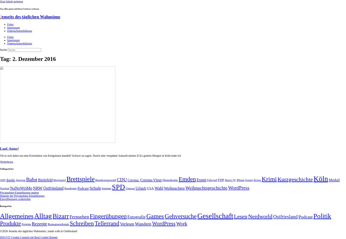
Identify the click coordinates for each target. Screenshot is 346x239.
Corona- (133, 180)
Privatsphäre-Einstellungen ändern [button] (19, 192)
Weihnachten (174, 188)
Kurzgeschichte (295, 179)
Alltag (43, 216)
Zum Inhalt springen (11, 1)
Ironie (249, 180)
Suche (3, 49)
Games (155, 216)
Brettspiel (59, 180)
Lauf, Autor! (9, 149)
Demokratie (170, 180)
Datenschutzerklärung (19, 30)
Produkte (10, 223)
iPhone (241, 180)
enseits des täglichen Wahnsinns (30, 16)
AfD (2, 180)
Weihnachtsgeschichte (206, 188)
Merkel (334, 180)
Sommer (106, 188)
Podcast (83, 188)
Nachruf (4, 188)
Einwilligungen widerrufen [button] (15, 199)
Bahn (31, 179)
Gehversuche (181, 216)
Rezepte (39, 223)
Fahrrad (212, 180)
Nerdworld (260, 216)
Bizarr (61, 216)
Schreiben (82, 223)
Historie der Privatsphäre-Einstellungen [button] (22, 195)
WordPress (238, 188)
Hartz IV (230, 180)
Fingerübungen (108, 216)
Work (181, 223)
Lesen (240, 216)
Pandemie (70, 188)
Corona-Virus (151, 180)
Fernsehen (79, 216)
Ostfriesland (53, 188)
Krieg (257, 180)
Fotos (10, 24)
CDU (122, 179)
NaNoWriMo (21, 188)
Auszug (20, 180)
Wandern (143, 223)
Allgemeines (17, 216)
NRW (38, 188)
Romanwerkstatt (58, 224)
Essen (201, 180)
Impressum (13, 27)
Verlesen (127, 224)
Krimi (269, 179)
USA (150, 188)
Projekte (26, 224)
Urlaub (141, 188)
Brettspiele (80, 179)
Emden (187, 179)
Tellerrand (107, 223)
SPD (118, 187)
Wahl (159, 188)
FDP (221, 180)
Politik (322, 216)
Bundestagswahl (105, 180)
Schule (95, 188)
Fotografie (136, 217)
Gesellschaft (215, 216)
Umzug (130, 188)
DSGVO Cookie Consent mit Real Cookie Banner (29, 237)
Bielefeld (45, 180)
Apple (10, 180)
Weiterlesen (6, 161)
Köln (321, 179)
